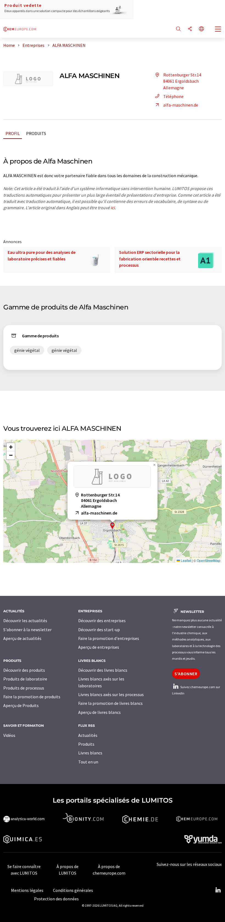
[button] (112, 525)
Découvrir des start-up (99, 629)
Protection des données (56, 898)
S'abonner (186, 673)
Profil (12, 133)
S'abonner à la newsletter (27, 629)
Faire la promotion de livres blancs (110, 703)
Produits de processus (23, 688)
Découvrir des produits (24, 670)
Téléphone (173, 96)
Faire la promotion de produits (31, 696)
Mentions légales (27, 890)
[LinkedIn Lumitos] (218, 890)
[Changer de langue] (201, 29)
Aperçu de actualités (22, 638)
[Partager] (190, 29)
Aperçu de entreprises (98, 647)
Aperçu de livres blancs (99, 712)
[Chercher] (178, 29)
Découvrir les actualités (25, 620)
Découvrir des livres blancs (102, 670)
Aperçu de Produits (21, 705)
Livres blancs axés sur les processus (111, 694)
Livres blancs (90, 753)
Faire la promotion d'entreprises (108, 638)
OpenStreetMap (208, 560)
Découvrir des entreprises (102, 620)
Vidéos (9, 735)
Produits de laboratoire (25, 679)
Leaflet (185, 560)
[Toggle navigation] (218, 29)
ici (113, 207)
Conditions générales (73, 890)
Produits (36, 133)
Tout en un (88, 762)
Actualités (87, 735)
